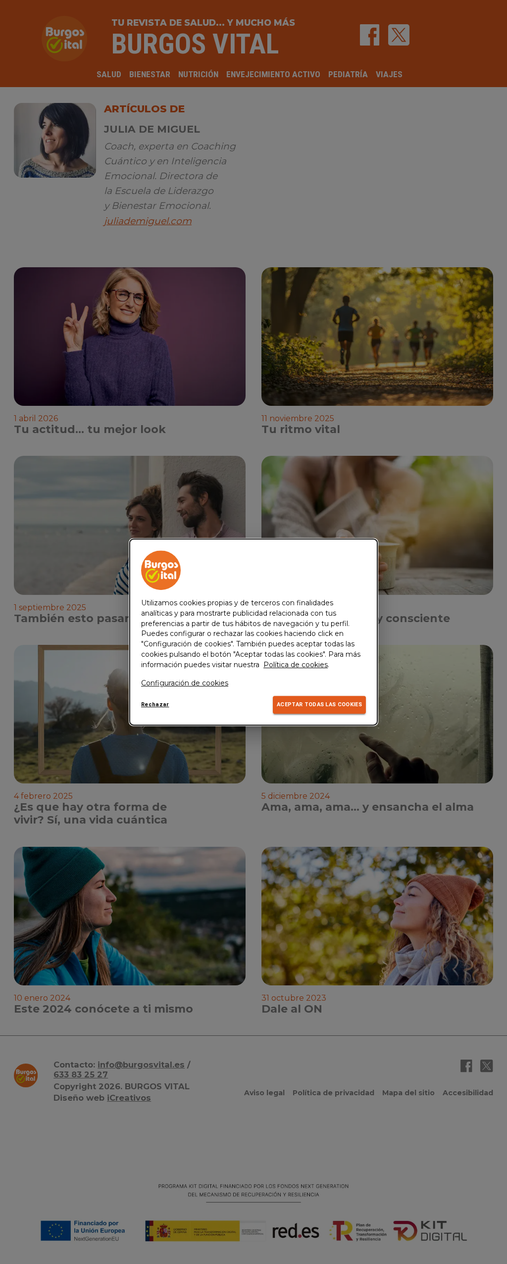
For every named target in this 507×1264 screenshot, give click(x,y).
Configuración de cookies (184, 683)
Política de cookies (295, 664)
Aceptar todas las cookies (319, 705)
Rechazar (155, 705)
